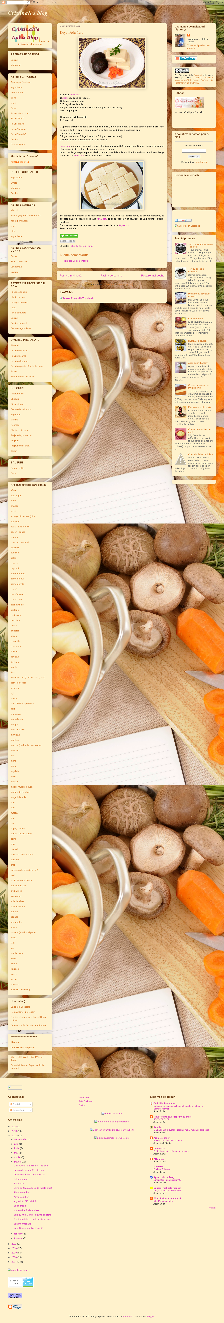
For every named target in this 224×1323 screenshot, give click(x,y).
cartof (14, 589)
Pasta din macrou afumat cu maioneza (171, 1151)
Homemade (17, 92)
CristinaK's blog (28, 13)
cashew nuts (17, 604)
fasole (14, 667)
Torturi (14, 451)
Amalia (157, 1127)
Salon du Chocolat (20, 1006)
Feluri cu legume (19, 361)
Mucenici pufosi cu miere (26, 1210)
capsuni (15, 568)
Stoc (13, 231)
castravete (16, 615)
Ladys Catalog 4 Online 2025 (167, 1190)
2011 (14, 1244)
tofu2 (90, 246)
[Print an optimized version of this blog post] (69, 236)
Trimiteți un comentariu (76, 260)
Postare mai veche (152, 275)
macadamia (17, 719)
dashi (65, 98)
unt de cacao (17, 953)
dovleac (15, 656)
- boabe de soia (19, 292)
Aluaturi (15, 345)
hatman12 (128, 1316)
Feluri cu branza (19, 350)
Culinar (82, 1105)
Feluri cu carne (18, 356)
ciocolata (15, 620)
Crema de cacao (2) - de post (29, 1170)
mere (13, 760)
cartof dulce (17, 594)
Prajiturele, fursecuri (21, 435)
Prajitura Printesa (161, 1169)
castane (15, 610)
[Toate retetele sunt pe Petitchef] (111, 1121)
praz (13, 864)
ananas (14, 506)
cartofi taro (16, 599)
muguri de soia (18, 797)
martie (17, 1161)
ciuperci (15, 630)
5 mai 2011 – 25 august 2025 (167, 1180)
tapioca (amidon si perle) (23, 932)
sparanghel (16, 922)
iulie (16, 1144)
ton (12, 948)
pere (13, 844)
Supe (13, 97)
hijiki (13, 693)
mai (16, 1152)
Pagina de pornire (111, 275)
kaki (13, 708)
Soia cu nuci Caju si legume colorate (32, 1214)
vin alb (14, 963)
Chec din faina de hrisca (200, 454)
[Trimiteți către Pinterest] (73, 241)
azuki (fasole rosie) (20, 526)
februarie (19, 1233)
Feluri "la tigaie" (19, 129)
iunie (17, 1148)
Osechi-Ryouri (18, 144)
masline (15, 740)
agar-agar (16, 495)
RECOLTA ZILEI (161, 1119)
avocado (15, 521)
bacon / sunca (18, 532)
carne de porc (18, 573)
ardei (13, 511)
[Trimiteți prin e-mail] (61, 241)
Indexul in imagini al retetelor (33, 42)
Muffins (14, 419)
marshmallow (17, 729)
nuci (13, 807)
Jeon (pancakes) (19, 220)
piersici (14, 849)
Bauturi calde (17, 468)
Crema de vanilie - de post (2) (29, 1174)
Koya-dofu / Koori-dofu (25, 1201)
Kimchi (14, 210)
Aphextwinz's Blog (163, 1177)
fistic (13, 672)
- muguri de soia (19, 302)
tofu (85, 246)
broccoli (15, 547)
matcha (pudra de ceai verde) (26, 745)
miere (14, 766)
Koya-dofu (65, 146)
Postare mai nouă (70, 275)
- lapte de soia (18, 297)
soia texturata (18, 906)
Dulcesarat (159, 1148)
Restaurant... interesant (23, 1012)
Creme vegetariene (21, 328)
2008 (14, 1257)
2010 (14, 1248)
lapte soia (16, 714)
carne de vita (17, 584)
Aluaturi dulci (17, 393)
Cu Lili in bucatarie (164, 1103)
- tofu (13, 307)
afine (13, 490)
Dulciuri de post (19, 323)
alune (13, 500)
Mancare (15, 188)
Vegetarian (16, 266)
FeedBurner (201, 162)
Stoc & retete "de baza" (23, 376)
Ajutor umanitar (22, 1192)
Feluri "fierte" (17, 118)
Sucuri (14, 473)
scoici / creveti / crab (21, 880)
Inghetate (15, 414)
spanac (14, 916)
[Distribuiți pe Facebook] (70, 241)
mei (12, 755)
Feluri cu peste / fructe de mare (27, 366)
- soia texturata (18, 312)
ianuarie (18, 1238)
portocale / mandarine (22, 854)
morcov (14, 781)
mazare (15, 750)
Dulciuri (14, 60)
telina (13, 937)
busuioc (15, 552)
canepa (14, 563)
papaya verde (18, 828)
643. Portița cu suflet (163, 1201)
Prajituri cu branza (20, 445)
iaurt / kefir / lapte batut (23, 703)
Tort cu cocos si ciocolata (196, 270)
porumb (15, 859)
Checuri (15, 399)
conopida (15, 641)
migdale (15, 771)
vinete (14, 974)
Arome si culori (161, 1138)
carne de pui (17, 578)
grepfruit (15, 688)
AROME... (158, 1159)
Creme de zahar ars (21, 409)
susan (14, 927)
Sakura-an (19, 1183)
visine (14, 979)
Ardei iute (84, 1097)
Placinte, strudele (20, 430)
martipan (15, 734)
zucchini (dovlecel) (20, 989)
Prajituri (15, 440)
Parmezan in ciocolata (199, 407)
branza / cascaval (20, 542)
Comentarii (18, 1110)
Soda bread (20, 1205)
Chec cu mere (195, 318)
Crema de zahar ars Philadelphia (198, 386)
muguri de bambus (20, 792)
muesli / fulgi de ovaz (21, 786)
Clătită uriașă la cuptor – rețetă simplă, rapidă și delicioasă (181, 1130)
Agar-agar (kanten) (21, 82)
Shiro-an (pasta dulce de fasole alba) (33, 1188)
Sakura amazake (22, 1223)
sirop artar (16, 896)
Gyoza (14, 182)
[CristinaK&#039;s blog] (187, 225)
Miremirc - (158, 1166)
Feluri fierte (75, 246)
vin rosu (15, 969)
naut (13, 802)
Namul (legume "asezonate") (26, 215)
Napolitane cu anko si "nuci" (28, 1228)
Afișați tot (212, 1208)
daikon (14, 651)
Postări (16, 1104)
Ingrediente (16, 87)
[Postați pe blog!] (64, 241)
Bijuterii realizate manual (167, 1188)
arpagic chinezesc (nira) (23, 516)
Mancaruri (16, 65)
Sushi (13, 108)
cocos (14, 636)
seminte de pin (18, 885)
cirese (14, 625)
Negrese (15, 425)
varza (13, 958)
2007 (14, 1261)
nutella (14, 812)
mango (14, 724)
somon (14, 911)
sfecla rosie (16, 890)
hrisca (14, 698)
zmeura (15, 984)
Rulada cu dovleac (197, 340)
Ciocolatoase (17, 404)
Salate (14, 371)
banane (15, 537)
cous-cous (16, 646)
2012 (14, 1135)
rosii (13, 875)
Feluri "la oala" (18, 134)
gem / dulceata (18, 682)
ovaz (13, 823)
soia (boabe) (17, 901)
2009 (14, 1252)
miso (13, 776)
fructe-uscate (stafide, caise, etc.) (28, 677)
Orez (13, 103)
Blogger (150, 1316)
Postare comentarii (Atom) (119, 284)
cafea (13, 558)
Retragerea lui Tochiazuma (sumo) (29, 1025)
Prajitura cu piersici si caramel (167, 1140)
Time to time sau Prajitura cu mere (172, 1116)
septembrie (20, 1139)
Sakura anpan (21, 1179)
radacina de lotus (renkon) (24, 870)
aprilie (17, 1157)
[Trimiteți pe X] (67, 241)
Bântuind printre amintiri (167, 1198)
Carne (14, 256)
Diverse (15, 272)
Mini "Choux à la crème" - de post (31, 1165)
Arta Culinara (85, 1101)
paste (13, 838)
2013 (14, 1131)
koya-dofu (75, 94)
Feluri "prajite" (18, 123)
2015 (14, 1126)
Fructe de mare (19, 261)
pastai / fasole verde (21, 833)
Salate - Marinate (20, 113)
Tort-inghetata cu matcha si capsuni (32, 1219)
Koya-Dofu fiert (21, 1197)
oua (13, 818)
